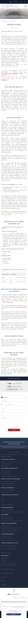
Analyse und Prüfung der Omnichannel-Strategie (11, 527)
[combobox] (14, 397)
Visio (2, 499)
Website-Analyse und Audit (6, 517)
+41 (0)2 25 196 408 (16, 383)
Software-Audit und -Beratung (7, 510)
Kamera (2, 501)
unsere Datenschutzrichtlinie (19, 606)
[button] (26, 397)
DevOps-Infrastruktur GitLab (7, 492)
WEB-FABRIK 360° (5, 555)
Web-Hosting (4, 561)
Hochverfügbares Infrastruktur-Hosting (9, 481)
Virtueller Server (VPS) (5, 470)
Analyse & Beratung (5, 558)
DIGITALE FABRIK (6, 553)
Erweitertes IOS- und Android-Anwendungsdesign (11, 520)
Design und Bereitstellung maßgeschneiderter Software (12, 511)
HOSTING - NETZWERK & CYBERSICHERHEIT (10, 478)
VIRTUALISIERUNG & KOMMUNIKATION (9, 468)
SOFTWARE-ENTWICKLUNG (7, 507)
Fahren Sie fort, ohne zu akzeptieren (19, 597)
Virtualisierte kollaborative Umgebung (9, 476)
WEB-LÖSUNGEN (4, 514)
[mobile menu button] (26, 6)
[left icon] (2, 397)
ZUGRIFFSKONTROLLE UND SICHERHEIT (9, 494)
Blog (2, 581)
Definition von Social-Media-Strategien (9, 547)
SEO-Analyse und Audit (6, 536)
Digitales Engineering (5, 465)
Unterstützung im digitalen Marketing (8, 563)
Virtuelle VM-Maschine (5, 472)
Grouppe (4, 577)
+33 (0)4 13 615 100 (16, 386)
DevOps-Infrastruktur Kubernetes (8, 490)
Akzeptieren (13, 614)
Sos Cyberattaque (7, 569)
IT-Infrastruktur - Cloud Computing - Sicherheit (11, 462)
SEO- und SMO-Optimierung (7, 565)
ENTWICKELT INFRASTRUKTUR (8, 487)
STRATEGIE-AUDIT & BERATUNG (8, 459)
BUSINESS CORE (6, 456)
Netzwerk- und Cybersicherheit (7, 483)
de (24, 1)
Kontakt (4, 585)
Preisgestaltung (7, 573)
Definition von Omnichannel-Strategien (9, 529)
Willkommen (5, 21)
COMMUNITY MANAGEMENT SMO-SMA (9, 542)
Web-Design (3, 560)
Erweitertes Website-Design (7, 519)
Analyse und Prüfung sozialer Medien (9, 545)
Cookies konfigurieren (13, 611)
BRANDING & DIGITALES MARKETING (9, 523)
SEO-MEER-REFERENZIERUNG (7, 534)
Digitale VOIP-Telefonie (6, 474)
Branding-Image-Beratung (6, 526)
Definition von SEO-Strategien (7, 538)
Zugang (2, 497)
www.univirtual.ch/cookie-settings (9, 73)
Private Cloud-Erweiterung (6, 485)
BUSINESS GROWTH (7, 505)
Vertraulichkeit (12, 21)
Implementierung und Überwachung (8, 531)
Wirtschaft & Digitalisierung (6, 463)
